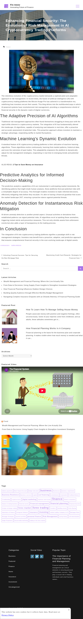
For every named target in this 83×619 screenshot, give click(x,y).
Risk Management (50, 516)
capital (35, 495)
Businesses (56, 490)
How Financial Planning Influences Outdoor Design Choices (28, 289)
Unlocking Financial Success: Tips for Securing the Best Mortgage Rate (20, 256)
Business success (26, 495)
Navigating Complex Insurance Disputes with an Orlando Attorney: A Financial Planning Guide (42, 297)
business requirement (68, 490)
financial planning (59, 503)
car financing (44, 495)
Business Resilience (10, 495)
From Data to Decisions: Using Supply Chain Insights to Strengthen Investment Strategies (40, 285)
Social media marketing (21, 520)
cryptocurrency (5, 245)
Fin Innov (15, 5)
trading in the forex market (37, 520)
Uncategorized (14, 587)
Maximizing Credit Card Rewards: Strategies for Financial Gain (63, 256)
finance (57, 499)
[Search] (80, 268)
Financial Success (74, 503)
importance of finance (8, 512)
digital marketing (29, 499)
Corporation (63, 495)
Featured (12, 561)
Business (12, 556)
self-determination (74, 516)
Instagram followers (22, 512)
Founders (53, 508)
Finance (8, 47)
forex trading (40, 507)
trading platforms (16, 245)
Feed (6, 421)
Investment (13, 582)
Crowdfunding (6, 499)
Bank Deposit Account (20, 490)
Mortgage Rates (75, 512)
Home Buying (72, 508)
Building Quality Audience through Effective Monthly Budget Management (33, 293)
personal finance (34, 516)
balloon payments (7, 490)
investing (43, 512)
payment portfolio (21, 516)
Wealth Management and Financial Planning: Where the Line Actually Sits (34, 281)
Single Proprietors (7, 520)
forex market (24, 508)
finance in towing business (10, 503)
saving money (63, 516)
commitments (55, 495)
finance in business (70, 499)
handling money (62, 508)
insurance (34, 512)
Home (11, 571)
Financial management (39, 503)
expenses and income (44, 499)
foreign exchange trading (9, 508)
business (45, 490)
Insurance (12, 577)
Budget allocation (34, 490)
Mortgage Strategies (8, 516)
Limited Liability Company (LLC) (59, 512)
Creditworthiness (74, 495)
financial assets (24, 503)
